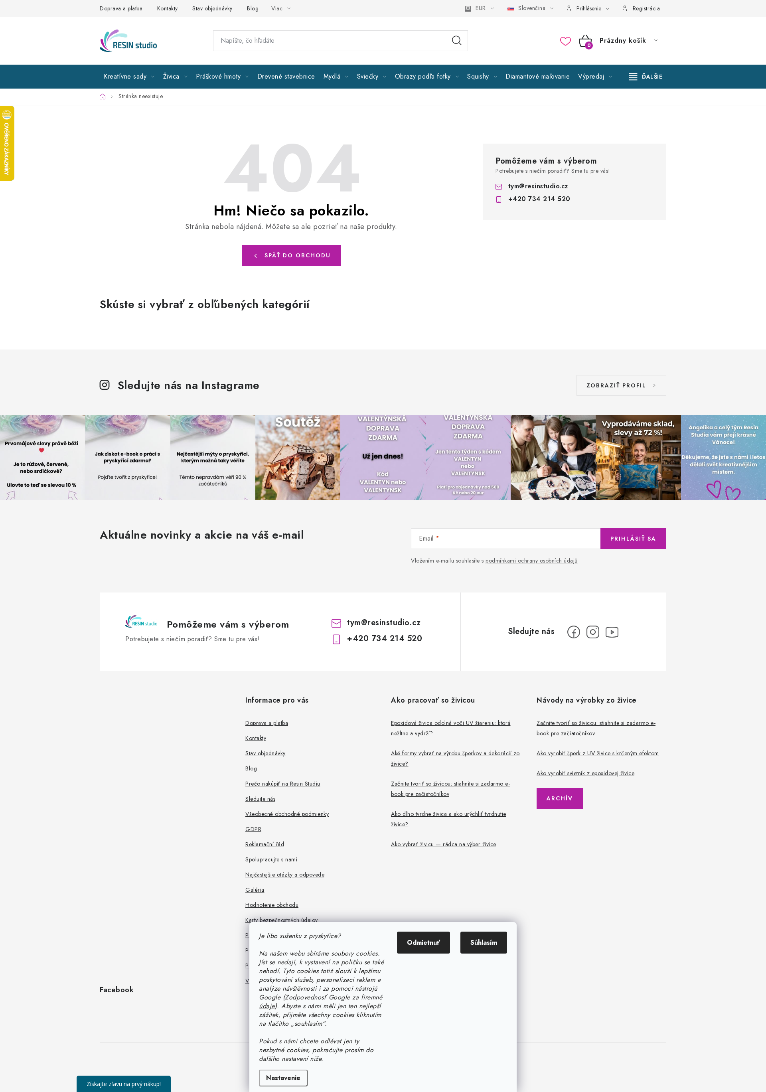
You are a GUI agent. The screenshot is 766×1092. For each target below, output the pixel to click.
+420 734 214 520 (539, 198)
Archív (560, 798)
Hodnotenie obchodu (271, 905)
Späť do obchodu (298, 255)
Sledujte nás (260, 799)
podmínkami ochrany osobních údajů (532, 561)
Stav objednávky (212, 8)
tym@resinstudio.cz (538, 186)
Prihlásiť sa (633, 539)
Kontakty (167, 8)
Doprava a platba (121, 8)
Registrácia (646, 8)
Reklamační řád (264, 844)
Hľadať (457, 40)
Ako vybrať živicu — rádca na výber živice (443, 844)
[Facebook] (573, 632)
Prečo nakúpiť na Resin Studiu (282, 784)
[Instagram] (592, 632)
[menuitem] (129, 77)
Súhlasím (483, 942)
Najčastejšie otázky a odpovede (284, 875)
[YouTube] (612, 632)
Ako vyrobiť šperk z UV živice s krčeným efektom (598, 753)
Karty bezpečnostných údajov (281, 920)
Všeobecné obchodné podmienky (287, 814)
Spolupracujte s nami (271, 859)
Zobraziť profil (616, 385)
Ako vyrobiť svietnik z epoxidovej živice (585, 773)
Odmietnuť (423, 942)
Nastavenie (283, 1077)
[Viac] (646, 77)
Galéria (255, 890)
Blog (253, 8)
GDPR (253, 829)
